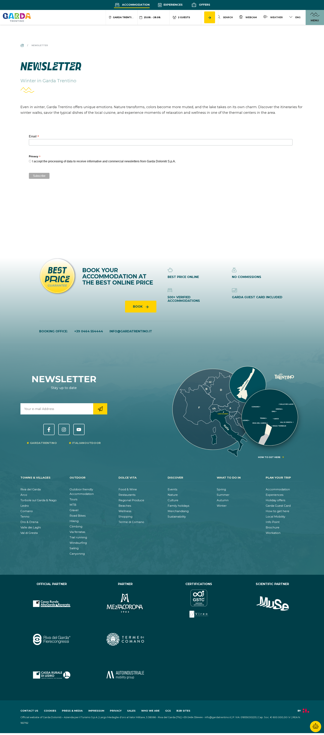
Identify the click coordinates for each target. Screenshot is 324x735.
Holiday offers (275, 500)
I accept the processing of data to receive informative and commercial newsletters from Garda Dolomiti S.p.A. (104, 161)
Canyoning (77, 553)
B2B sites (183, 710)
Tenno (24, 516)
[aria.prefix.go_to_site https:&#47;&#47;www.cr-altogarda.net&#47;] (51, 603)
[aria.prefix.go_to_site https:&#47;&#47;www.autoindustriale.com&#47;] (125, 675)
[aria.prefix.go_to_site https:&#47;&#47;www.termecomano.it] (125, 639)
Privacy (116, 710)
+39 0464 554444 (88, 331)
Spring (221, 489)
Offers (204, 4)
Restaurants (126, 495)
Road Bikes (78, 515)
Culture (173, 500)
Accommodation (135, 4)
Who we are (150, 710)
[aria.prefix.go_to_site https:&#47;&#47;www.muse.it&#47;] (272, 603)
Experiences (173, 4)
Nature (173, 495)
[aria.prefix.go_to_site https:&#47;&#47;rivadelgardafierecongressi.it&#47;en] (51, 639)
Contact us (29, 710)
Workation (273, 533)
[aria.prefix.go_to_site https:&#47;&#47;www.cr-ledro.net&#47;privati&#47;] (51, 675)
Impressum (96, 710)
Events (172, 489)
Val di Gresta (29, 533)
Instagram (64, 429)
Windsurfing (78, 543)
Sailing (74, 548)
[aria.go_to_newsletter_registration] (100, 408)
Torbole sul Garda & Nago (38, 500)
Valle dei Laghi (30, 527)
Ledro (24, 505)
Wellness (124, 511)
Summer (223, 495)
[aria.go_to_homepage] (17, 17)
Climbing (76, 526)
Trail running (78, 537)
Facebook (49, 429)
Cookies (50, 710)
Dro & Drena (29, 522)
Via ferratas (77, 532)
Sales (131, 710)
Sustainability (177, 516)
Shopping (125, 516)
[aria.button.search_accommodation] (209, 17)
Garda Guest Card (278, 505)
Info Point (273, 522)
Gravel (74, 510)
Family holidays (178, 505)
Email (34, 136)
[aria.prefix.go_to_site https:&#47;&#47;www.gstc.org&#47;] (199, 603)
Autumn (223, 500)
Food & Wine (127, 489)
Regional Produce (131, 500)
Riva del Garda (30, 489)
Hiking (74, 521)
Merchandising (178, 511)
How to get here (277, 511)
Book (138, 306)
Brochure (272, 527)
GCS (168, 710)
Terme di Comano (131, 522)
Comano (26, 511)
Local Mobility (275, 516)
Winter (221, 505)
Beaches (124, 505)
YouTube (79, 429)
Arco (23, 495)
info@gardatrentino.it (131, 331)
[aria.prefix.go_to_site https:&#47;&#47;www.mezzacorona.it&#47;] (125, 603)
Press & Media (72, 710)
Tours (73, 499)
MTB (73, 504)
